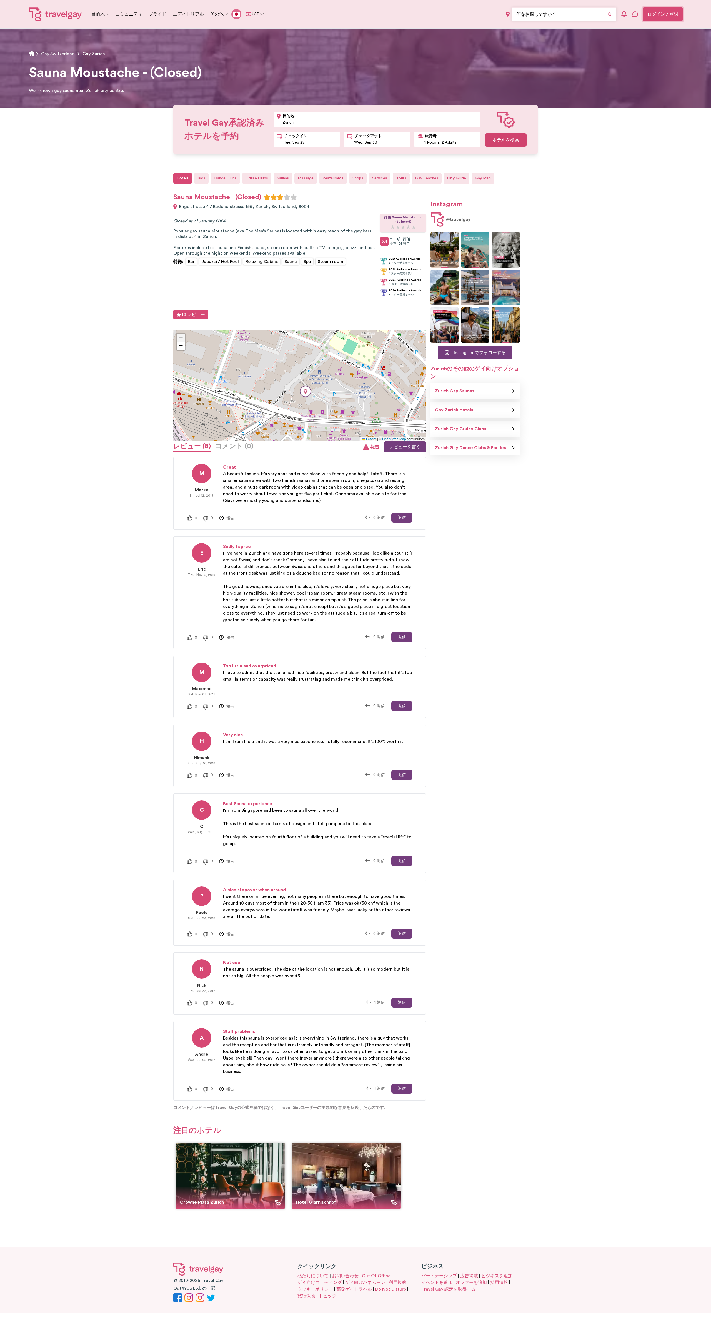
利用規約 (397, 1282)
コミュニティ (129, 14)
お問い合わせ (345, 1276)
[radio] (267, 197)
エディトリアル (188, 14)
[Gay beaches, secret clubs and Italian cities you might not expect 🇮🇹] (475, 249)
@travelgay (458, 219)
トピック (327, 1296)
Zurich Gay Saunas (454, 391)
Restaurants (333, 178)
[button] (305, 391)
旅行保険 (306, 1296)
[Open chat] (635, 14)
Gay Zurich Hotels (454, 410)
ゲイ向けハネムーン (365, 1282)
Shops (357, 178)
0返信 (379, 518)
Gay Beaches (426, 178)
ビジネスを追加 (496, 1276)
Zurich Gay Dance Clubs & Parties (470, 447)
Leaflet (370, 438)
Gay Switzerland (58, 54)
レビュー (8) (192, 446)
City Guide (456, 178)
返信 (402, 518)
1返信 (379, 1003)
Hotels (183, 178)
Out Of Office (376, 1276)
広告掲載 (469, 1276)
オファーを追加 (471, 1282)
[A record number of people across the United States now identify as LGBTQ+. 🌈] (444, 325)
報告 (374, 447)
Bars (201, 178)
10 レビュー (193, 314)
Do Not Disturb (390, 1289)
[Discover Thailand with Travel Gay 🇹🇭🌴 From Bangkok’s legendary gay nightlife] (444, 287)
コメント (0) (234, 446)
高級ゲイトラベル (354, 1289)
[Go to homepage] (55, 14)
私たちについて (313, 1276)
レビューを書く (404, 447)
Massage (306, 178)
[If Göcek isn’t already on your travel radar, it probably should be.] (444, 249)
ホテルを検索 (505, 140)
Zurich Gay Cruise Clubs (460, 429)
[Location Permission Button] (508, 14)
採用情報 (499, 1282)
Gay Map (483, 178)
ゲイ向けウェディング (319, 1282)
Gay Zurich (93, 54)
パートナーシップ (439, 1276)
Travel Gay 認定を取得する (448, 1289)
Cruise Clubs (257, 178)
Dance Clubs (225, 178)
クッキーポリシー (315, 1289)
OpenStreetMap (394, 438)
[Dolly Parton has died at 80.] (506, 249)
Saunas (283, 178)
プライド (157, 14)
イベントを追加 (436, 1282)
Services (379, 178)
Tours (401, 178)
